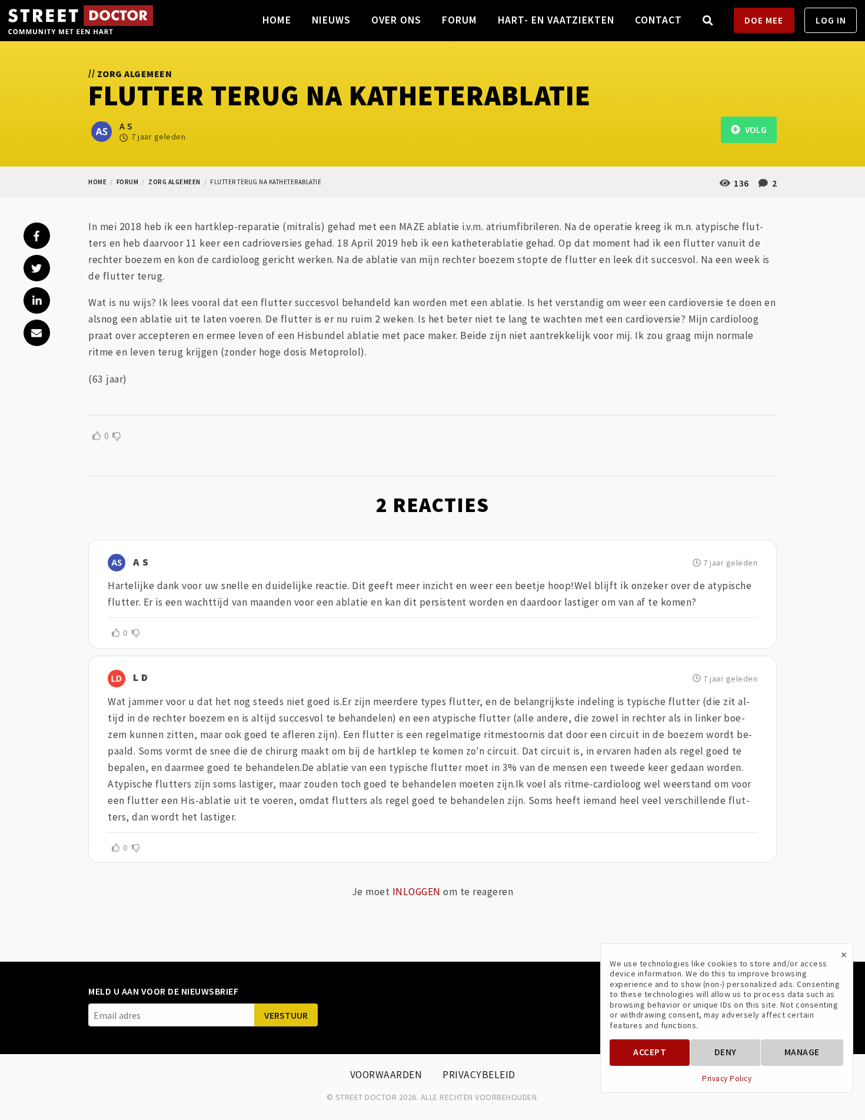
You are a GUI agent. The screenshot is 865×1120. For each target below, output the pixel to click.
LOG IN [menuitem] (831, 20)
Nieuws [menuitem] (331, 20)
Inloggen (416, 891)
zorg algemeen (174, 182)
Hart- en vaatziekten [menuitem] (556, 20)
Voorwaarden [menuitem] (386, 1074)
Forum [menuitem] (459, 20)
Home (97, 182)
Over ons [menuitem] (396, 20)
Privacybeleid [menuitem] (479, 1074)
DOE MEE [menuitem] (763, 20)
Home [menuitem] (276, 20)
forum (128, 182)
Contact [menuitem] (658, 20)
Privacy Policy (726, 1079)
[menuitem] (708, 20)
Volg (753, 129)
